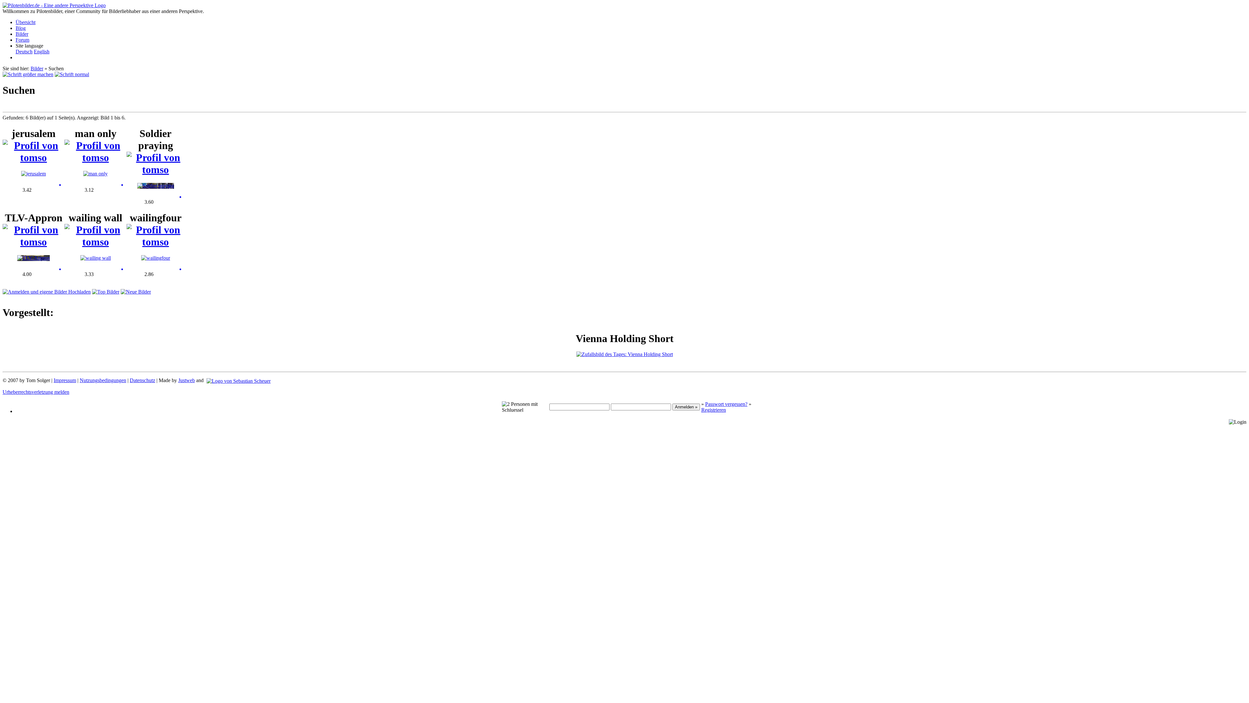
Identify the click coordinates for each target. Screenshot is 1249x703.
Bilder (22, 34)
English (41, 51)
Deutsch (24, 51)
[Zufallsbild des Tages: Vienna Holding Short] (624, 354)
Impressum (65, 380)
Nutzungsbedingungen (103, 380)
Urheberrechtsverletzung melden (36, 392)
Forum (22, 40)
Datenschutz (142, 380)
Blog (21, 28)
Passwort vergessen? (726, 404)
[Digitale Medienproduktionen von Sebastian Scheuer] (238, 380)
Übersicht (25, 22)
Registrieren (713, 410)
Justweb (186, 380)
